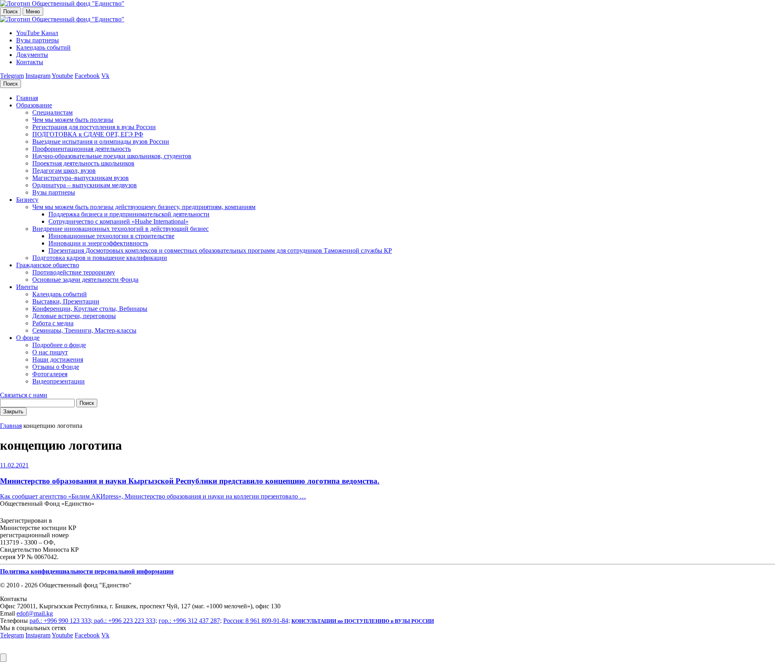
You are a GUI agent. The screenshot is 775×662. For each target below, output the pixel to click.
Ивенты (27, 286)
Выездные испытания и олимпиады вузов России (100, 141)
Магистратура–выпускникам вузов (80, 177)
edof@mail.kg (35, 613)
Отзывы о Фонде (55, 366)
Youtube (62, 75)
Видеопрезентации (58, 381)
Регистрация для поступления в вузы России (94, 127)
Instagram (37, 75)
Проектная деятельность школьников (83, 163)
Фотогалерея (49, 374)
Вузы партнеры (37, 40)
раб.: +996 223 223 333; (125, 620)
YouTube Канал (37, 32)
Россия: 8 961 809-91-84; (256, 620)
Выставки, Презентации (65, 301)
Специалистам (52, 112)
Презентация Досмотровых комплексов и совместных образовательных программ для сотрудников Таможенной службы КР (220, 250)
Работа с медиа (52, 323)
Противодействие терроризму (73, 272)
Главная (27, 97)
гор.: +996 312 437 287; (190, 620)
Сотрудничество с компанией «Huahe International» (118, 221)
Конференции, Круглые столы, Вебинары (89, 308)
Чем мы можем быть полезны (72, 119)
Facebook (87, 75)
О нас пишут (50, 352)
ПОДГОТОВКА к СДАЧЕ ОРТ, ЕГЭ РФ (87, 134)
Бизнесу (27, 199)
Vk (105, 75)
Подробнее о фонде (59, 344)
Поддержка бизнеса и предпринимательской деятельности (128, 214)
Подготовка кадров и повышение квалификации (99, 257)
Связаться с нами (23, 395)
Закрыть (13, 412)
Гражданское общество (47, 265)
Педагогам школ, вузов (64, 170)
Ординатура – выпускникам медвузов (84, 185)
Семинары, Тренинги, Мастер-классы (84, 330)
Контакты (29, 62)
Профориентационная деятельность (81, 148)
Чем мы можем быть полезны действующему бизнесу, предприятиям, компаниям (144, 206)
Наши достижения (57, 359)
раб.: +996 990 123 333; (61, 620)
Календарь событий (43, 47)
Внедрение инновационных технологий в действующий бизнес (120, 228)
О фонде (28, 337)
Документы (32, 54)
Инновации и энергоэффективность (98, 243)
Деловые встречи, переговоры (74, 315)
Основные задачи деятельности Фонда (85, 279)
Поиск (10, 11)
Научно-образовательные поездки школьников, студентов (111, 156)
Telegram (12, 75)
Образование (34, 105)
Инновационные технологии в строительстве (111, 236)
